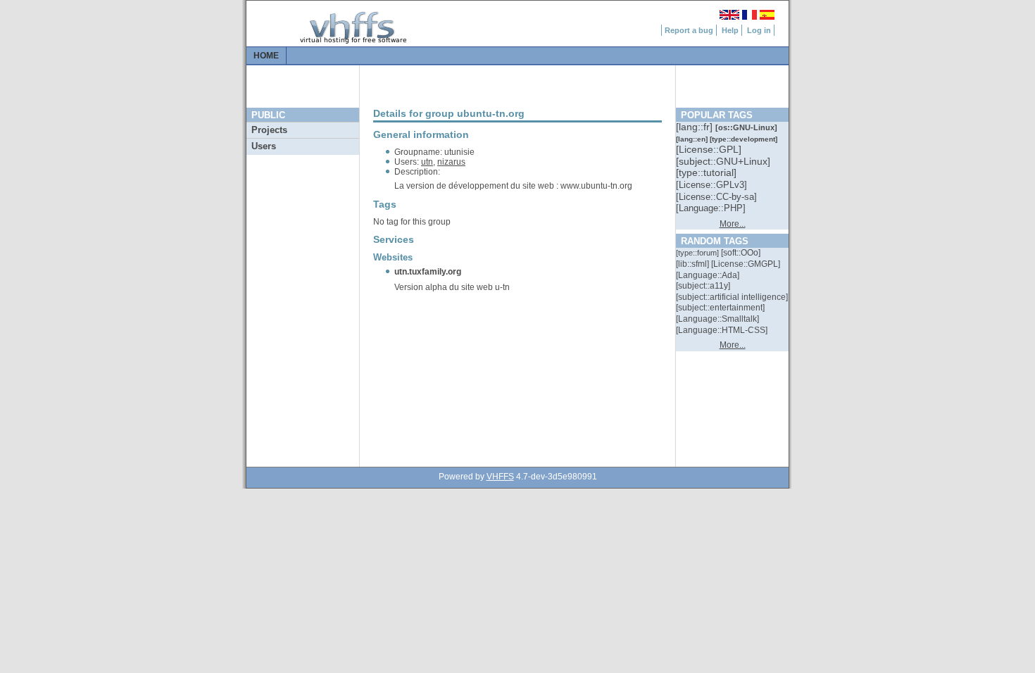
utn (427, 162)
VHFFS (500, 477)
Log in (759, 30)
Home (266, 56)
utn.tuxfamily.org (427, 272)
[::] (695, 126)
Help (730, 30)
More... (733, 224)
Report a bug (689, 30)
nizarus (451, 162)
